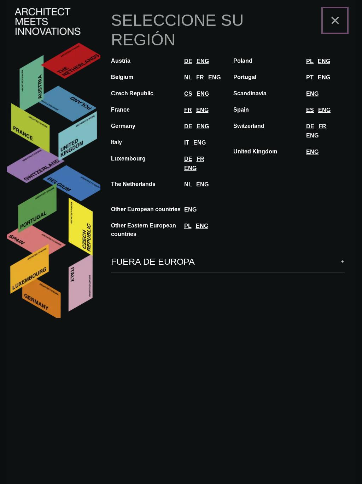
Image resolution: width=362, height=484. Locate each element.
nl (188, 77)
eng (203, 61)
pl (310, 61)
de (188, 61)
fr (200, 77)
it (186, 143)
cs (188, 94)
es (310, 110)
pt (310, 77)
